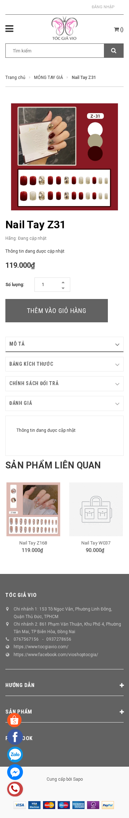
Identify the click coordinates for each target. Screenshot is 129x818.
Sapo (78, 779)
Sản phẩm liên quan (53, 465)
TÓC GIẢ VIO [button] (21, 595)
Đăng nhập (103, 7)
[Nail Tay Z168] (33, 509)
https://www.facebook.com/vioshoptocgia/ (56, 654)
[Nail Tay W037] (96, 509)
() (121, 29)
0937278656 (58, 639)
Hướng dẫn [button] (20, 685)
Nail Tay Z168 (33, 543)
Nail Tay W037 (96, 543)
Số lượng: (14, 284)
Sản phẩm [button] (18, 712)
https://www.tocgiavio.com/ (41, 646)
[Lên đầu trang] (107, 803)
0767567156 (26, 639)
